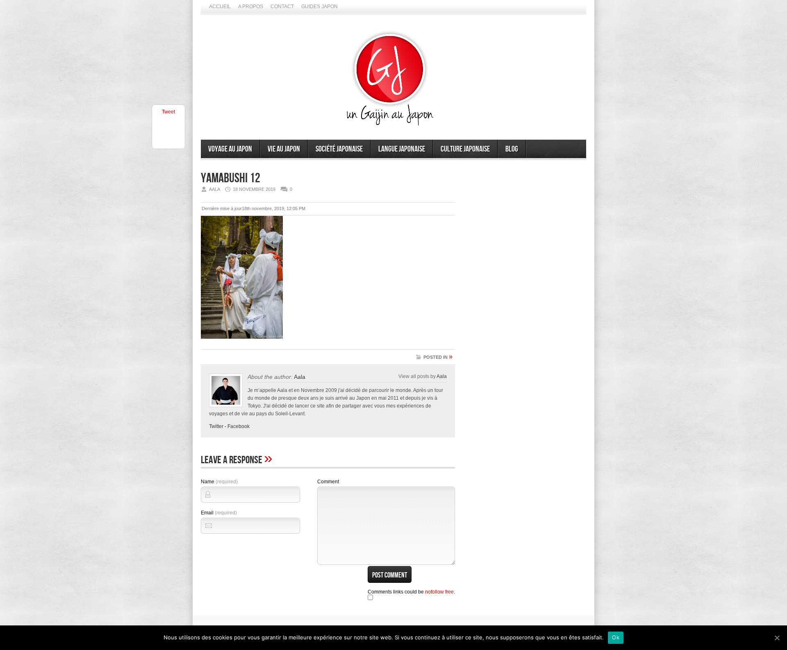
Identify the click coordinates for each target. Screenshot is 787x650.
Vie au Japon (284, 149)
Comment (328, 482)
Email (219, 513)
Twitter (216, 426)
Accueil (220, 6)
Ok (615, 637)
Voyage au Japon (230, 149)
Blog (511, 149)
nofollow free (439, 592)
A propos (250, 6)
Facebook (238, 426)
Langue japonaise (401, 149)
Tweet (168, 112)
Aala (299, 377)
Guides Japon (319, 6)
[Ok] (777, 638)
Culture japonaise (465, 149)
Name (219, 482)
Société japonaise (339, 149)
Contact (282, 6)
